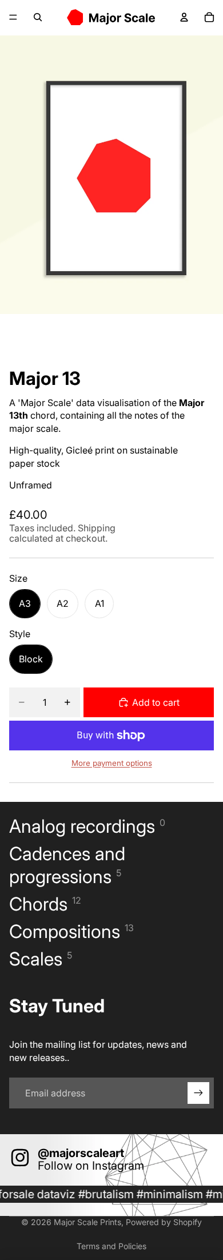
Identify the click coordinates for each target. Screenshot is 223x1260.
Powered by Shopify (164, 1222)
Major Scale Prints (87, 1222)
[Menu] (13, 17)
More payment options (111, 763)
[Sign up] (198, 1093)
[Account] (184, 17)
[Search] (37, 17)
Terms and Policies (111, 1246)
